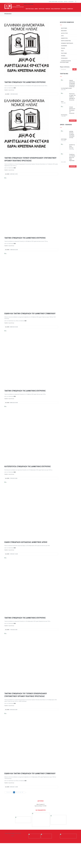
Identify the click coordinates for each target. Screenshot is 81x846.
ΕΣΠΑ (62, 35)
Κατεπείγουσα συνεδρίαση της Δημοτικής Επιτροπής (27, 466)
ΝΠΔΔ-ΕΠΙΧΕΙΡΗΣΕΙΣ (55, 8)
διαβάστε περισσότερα (9, 90)
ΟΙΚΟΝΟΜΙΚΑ (64, 45)
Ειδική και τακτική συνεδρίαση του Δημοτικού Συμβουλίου (29, 313)
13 (22, 792)
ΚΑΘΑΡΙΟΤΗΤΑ (64, 38)
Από (7, 94)
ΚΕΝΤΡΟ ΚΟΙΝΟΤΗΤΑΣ (66, 40)
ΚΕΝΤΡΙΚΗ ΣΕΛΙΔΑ (30, 8)
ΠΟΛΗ (62, 50)
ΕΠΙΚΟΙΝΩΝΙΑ (70, 1)
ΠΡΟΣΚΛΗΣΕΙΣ (64, 58)
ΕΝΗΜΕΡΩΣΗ (70, 8)
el (75, 1)
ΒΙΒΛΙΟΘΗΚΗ (64, 30)
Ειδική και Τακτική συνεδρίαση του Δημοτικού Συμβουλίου (29, 773)
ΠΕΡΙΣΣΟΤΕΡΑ (72, 120)
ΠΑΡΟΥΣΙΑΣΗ (42, 8)
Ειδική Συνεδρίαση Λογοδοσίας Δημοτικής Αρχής (25, 542)
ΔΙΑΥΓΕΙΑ (65, 1)
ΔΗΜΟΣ (36, 8)
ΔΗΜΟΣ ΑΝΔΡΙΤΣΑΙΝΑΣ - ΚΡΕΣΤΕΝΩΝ (56, 1)
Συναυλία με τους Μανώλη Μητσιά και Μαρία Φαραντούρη (72, 157)
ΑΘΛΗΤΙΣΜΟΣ (64, 28)
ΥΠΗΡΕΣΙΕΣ (47, 8)
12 (20, 792)
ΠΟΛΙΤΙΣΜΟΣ (64, 53)
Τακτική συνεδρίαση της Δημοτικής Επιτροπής (25, 82)
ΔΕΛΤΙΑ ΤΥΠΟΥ (64, 33)
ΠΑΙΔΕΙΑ (63, 48)
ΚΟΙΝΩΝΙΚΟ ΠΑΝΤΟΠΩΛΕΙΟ (67, 43)
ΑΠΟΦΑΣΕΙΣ (64, 8)
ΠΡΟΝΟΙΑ (63, 55)
